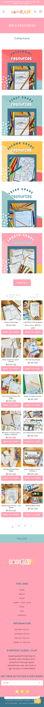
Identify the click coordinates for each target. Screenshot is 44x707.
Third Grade (20, 230)
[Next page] (31, 525)
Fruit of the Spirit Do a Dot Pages (11, 397)
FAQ (22, 611)
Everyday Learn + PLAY (25, 700)
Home (22, 590)
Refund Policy (22, 629)
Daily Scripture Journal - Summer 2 (33, 470)
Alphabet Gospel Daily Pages (11, 470)
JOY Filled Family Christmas (33, 433)
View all (22, 283)
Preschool (20, 92)
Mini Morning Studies (33, 360)
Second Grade (20, 184)
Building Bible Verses (33, 505)
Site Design (11, 703)
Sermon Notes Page (11, 322)
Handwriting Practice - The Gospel (11, 506)
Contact (22, 615)
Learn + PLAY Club (22, 602)
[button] (3, 11)
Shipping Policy (22, 634)
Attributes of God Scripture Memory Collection (11, 433)
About (22, 594)
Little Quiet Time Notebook (32, 322)
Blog (22, 607)
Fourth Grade (20, 276)
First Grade (20, 138)
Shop (22, 598)
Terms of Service (22, 642)
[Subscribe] (39, 683)
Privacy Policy (22, 638)
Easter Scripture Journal (32, 396)
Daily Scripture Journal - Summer (11, 360)
